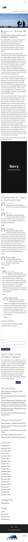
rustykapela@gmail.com (16, 251)
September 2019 (5, 476)
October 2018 (5, 481)
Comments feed (5, 516)
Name (3, 339)
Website (3, 346)
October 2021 (5, 463)
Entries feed (4, 514)
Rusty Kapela (9, 229)
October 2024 (5, 445)
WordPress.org (5, 519)
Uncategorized (5, 503)
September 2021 (5, 466)
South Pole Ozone (13, 20)
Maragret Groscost (6, 426)
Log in (2, 511)
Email (3, 343)
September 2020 (5, 471)
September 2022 (5, 461)
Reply (2, 209)
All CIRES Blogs (15, 11)
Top (12, 527)
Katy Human (4, 430)
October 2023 (5, 453)
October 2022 (5, 458)
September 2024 (5, 448)
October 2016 (5, 492)
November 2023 (5, 451)
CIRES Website (23, 11)
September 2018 (5, 484)
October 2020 (5, 469)
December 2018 (5, 479)
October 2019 (5, 474)
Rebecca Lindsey (10, 257)
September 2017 (5, 489)
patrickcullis (19, 31)
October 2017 (5, 487)
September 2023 (5, 456)
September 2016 (5, 494)
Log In (24, 535)
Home (16, 527)
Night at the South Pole (18, 423)
